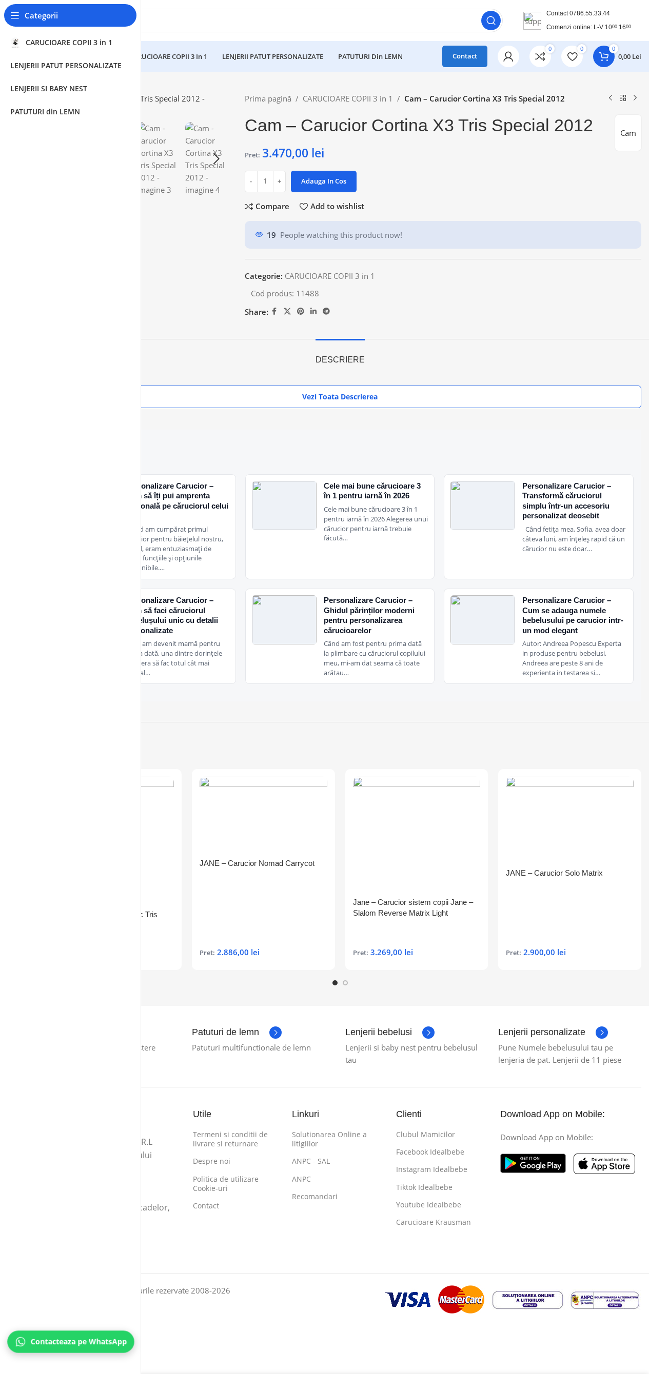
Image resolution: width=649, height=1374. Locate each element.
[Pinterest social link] (300, 311)
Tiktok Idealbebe (424, 1187)
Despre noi (211, 1161)
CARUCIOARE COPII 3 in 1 (348, 98)
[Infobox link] (237, 1032)
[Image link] (533, 1162)
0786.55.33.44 (589, 13)
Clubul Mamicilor (425, 1134)
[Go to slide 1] (335, 982)
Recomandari (315, 1196)
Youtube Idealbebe (428, 1204)
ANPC (301, 1179)
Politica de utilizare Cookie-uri (226, 1183)
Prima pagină (268, 98)
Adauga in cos (323, 181)
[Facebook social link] (274, 311)
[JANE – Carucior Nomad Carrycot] (263, 815)
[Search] (491, 20)
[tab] (340, 354)
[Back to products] (623, 98)
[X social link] (287, 311)
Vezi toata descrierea (340, 396)
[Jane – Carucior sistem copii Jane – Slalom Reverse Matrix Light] (417, 834)
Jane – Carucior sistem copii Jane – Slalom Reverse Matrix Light (413, 907)
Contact (465, 55)
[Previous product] (610, 98)
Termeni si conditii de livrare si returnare (230, 1138)
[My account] (508, 56)
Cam (628, 133)
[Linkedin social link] (313, 311)
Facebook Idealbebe (430, 1152)
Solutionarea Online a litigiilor (329, 1138)
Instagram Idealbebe (431, 1169)
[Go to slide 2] (345, 982)
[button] (216, 159)
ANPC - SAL (311, 1161)
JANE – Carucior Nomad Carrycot (257, 863)
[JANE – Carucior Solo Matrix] (570, 819)
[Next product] (635, 98)
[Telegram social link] (326, 311)
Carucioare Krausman (433, 1222)
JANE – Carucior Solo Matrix (554, 872)
